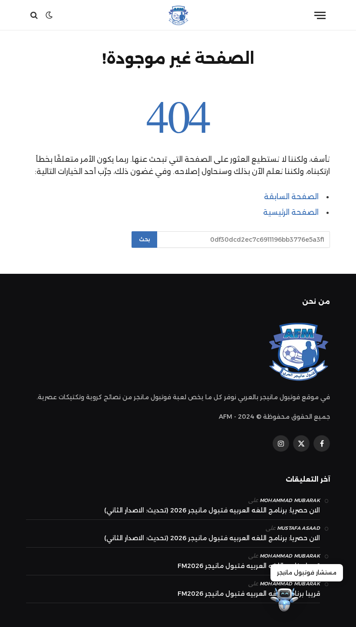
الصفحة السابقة (291, 196)
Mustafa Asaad (298, 528)
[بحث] (35, 15)
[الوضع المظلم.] (49, 15)
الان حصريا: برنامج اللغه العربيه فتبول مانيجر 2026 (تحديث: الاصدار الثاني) (212, 510)
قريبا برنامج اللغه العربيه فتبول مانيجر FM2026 (249, 566)
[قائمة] (320, 15)
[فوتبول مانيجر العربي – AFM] (178, 15)
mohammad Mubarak (290, 500)
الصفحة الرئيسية (291, 212)
